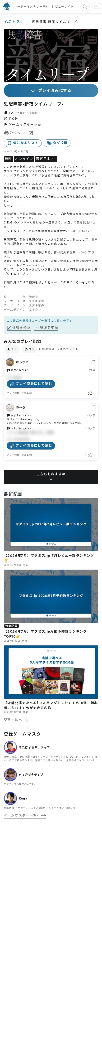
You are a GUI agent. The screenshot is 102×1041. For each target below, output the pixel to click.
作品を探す (14, 21)
